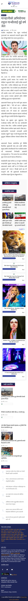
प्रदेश (19, 533)
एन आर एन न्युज (10, 534)
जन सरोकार (11, 529)
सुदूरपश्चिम (11, 538)
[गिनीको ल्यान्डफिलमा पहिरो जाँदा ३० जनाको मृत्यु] (20, 198)
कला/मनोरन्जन (4, 533)
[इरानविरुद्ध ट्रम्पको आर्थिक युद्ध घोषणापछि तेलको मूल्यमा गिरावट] (7, 198)
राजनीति (6, 529)
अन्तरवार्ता (9, 536)
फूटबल (18, 538)
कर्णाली (15, 534)
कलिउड (9, 533)
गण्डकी (7, 538)
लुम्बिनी (22, 534)
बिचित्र (22, 536)
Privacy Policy (24, 597)
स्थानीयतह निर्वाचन (12, 539)
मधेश (22, 533)
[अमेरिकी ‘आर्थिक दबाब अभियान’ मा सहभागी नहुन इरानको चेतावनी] (20, 216)
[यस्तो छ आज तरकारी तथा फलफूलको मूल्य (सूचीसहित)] (14, 451)
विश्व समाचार (4, 15)
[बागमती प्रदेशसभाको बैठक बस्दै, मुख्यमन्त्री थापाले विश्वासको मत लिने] (14, 436)
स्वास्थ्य (25, 536)
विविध (7, 539)
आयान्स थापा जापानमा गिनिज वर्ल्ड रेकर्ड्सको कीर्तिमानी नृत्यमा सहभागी (14, 510)
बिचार (5, 531)
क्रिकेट (21, 538)
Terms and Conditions (14, 600)
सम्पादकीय (14, 536)
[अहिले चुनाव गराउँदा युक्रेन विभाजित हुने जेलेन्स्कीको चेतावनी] (7, 216)
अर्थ (15, 529)
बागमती (3, 538)
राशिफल (18, 536)
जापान (18, 529)
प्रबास (2, 531)
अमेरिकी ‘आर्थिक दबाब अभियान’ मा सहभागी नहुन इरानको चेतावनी (20, 223)
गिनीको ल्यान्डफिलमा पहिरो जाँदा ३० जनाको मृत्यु (20, 205)
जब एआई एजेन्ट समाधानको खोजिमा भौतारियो (14, 495)
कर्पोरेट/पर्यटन (14, 533)
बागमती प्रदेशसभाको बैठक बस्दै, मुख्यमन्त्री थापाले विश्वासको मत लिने (13, 442)
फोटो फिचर (16, 531)
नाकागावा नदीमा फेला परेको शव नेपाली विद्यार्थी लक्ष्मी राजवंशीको (15, 472)
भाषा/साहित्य (3, 536)
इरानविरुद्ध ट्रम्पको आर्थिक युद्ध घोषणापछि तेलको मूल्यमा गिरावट (6, 206)
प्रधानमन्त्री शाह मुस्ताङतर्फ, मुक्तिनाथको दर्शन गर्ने (15, 518)
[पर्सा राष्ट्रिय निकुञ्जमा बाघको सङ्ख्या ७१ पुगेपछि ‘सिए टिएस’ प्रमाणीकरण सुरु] (14, 420)
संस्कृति (2, 541)
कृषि (15, 538)
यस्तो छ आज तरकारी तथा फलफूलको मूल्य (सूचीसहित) (11, 457)
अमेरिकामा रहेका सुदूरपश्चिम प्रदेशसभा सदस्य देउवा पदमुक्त (15, 503)
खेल (20, 531)
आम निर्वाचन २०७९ (21, 539)
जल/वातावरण (10, 531)
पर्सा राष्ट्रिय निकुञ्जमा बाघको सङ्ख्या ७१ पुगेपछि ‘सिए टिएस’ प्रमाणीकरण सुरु (13, 426)
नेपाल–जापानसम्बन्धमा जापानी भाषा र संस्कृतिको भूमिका (15, 480)
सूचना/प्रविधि (3, 534)
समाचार (2, 529)
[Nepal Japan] (14, 3)
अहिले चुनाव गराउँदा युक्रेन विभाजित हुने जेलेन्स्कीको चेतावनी (7, 223)
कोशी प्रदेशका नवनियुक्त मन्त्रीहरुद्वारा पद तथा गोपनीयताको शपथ (15, 488)
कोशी (19, 534)
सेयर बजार (3, 539)
